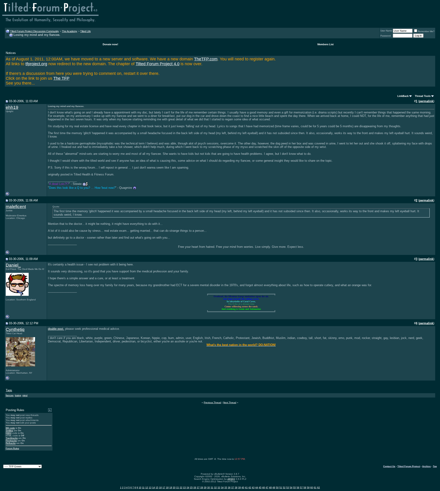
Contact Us (389, 466)
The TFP (61, 78)
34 (222, 487)
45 (260, 487)
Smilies (9, 430)
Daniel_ (13, 265)
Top (435, 466)
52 (284, 487)
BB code (10, 428)
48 (270, 487)
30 (208, 487)
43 (253, 487)
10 (140, 487)
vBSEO (231, 479)
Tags (9, 390)
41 (246, 487)
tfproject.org (36, 64)
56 (298, 487)
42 (249, 487)
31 (212, 487)
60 (311, 487)
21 (177, 487)
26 (194, 487)
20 (174, 487)
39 (239, 487)
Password (385, 35)
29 (205, 487)
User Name (386, 30)
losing (18, 395)
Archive (426, 466)
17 (163, 487)
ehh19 (12, 107)
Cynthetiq (15, 329)
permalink (426, 101)
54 (291, 487)
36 (229, 487)
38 (236, 487)
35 (225, 487)
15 (157, 487)
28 (201, 487)
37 (232, 487)
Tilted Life (85, 31)
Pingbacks (11, 440)
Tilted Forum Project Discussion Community (34, 31)
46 (263, 487)
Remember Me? (426, 31)
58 (304, 487)
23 (184, 487)
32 (215, 487)
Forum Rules (12, 448)
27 (198, 487)
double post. (56, 328)
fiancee (10, 395)
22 (181, 487)
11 (143, 487)
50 (277, 487)
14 (153, 487)
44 (256, 487)
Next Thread (229, 402)
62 (318, 487)
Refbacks (11, 443)
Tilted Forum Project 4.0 (157, 64)
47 (267, 487)
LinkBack (403, 96)
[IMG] (8, 433)
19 (170, 487)
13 (150, 487)
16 (160, 487)
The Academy (69, 31)
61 (315, 487)
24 (188, 487)
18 (167, 487)
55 (294, 487)
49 (273, 487)
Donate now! (110, 44)
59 (308, 487)
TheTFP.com (205, 59)
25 (191, 487)
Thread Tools (423, 96)
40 (243, 487)
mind (25, 395)
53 (287, 487)
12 (146, 487)
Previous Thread (212, 402)
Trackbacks (12, 438)
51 (280, 487)
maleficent (16, 206)
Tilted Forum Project (408, 466)
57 (301, 487)
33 (218, 487)
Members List (325, 44)
